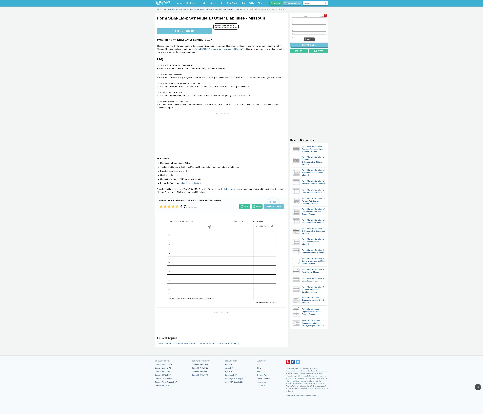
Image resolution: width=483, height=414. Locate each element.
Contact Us (261, 382)
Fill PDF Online (184, 30)
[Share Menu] (478, 387)
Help (259, 368)
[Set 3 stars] (169, 206)
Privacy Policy (262, 375)
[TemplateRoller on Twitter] (298, 362)
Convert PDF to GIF (199, 371)
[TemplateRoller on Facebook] (293, 362)
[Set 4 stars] (173, 206)
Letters (212, 3)
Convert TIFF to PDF (163, 379)
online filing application (190, 183)
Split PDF (228, 364)
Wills (251, 3)
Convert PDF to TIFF (200, 375)
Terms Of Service (264, 379)
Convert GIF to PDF (163, 375)
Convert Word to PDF (163, 364)
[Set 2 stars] (165, 206)
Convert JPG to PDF (163, 386)
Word (258, 206)
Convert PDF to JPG (200, 364)
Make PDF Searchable (234, 382)
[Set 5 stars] (177, 206)
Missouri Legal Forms (207, 344)
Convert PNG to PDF (163, 371)
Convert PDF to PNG (200, 368)
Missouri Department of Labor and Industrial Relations (177, 344)
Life (221, 3)
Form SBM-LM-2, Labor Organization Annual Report (218, 49)
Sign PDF (228, 371)
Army (179, 3)
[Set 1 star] (161, 206)
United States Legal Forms (228, 344)
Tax (243, 3)
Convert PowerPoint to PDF (166, 382)
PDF (246, 206)
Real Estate (232, 3)
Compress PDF (231, 375)
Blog (260, 3)
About (259, 364)
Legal (202, 3)
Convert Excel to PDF (163, 368)
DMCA (260, 371)
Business (190, 3)
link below (228, 189)
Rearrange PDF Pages (234, 379)
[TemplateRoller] (162, 3)
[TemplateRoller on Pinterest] (288, 362)
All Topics (261, 386)
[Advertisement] (221, 133)
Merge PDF (229, 368)
